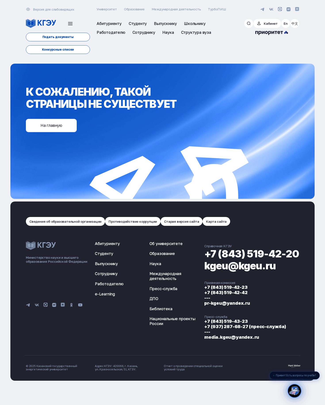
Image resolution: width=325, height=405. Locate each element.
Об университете (166, 243)
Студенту (104, 253)
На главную (51, 125)
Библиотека (160, 308)
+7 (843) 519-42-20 (251, 254)
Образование (134, 9)
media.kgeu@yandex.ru (231, 337)
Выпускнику (106, 263)
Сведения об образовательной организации (65, 221)
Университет (107, 9)
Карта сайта (216, 221)
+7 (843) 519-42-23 (225, 287)
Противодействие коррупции (133, 221)
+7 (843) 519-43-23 (226, 321)
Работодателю (109, 283)
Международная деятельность (176, 9)
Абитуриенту (107, 243)
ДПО (153, 298)
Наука (155, 263)
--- (207, 297)
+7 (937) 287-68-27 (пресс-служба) (245, 326)
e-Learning (105, 293)
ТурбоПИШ (217, 9)
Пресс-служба (163, 288)
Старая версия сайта (181, 221)
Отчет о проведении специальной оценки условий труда (193, 367)
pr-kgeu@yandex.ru (227, 303)
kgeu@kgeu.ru (240, 266)
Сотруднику (106, 273)
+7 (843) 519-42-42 (225, 292)
